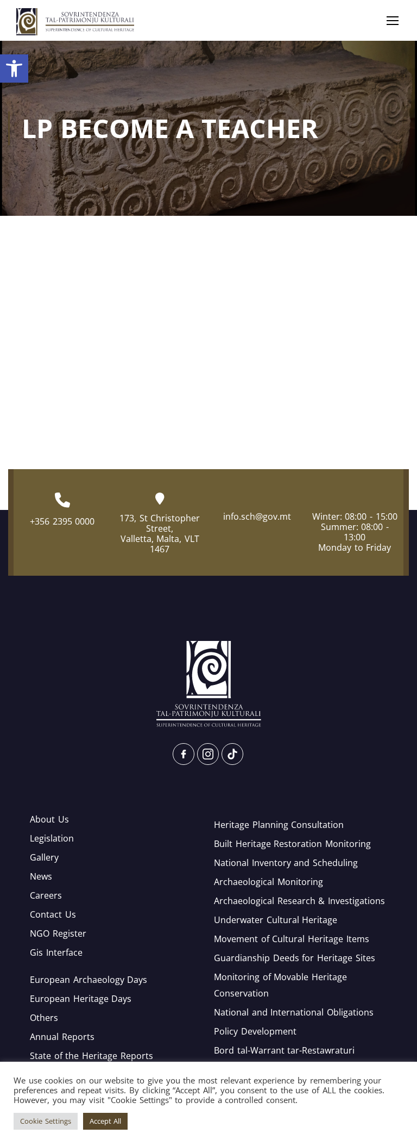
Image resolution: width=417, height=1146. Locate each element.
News (41, 876)
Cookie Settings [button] (45, 1121)
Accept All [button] (106, 1121)
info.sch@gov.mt (257, 517)
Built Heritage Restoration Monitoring (292, 844)
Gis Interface (56, 952)
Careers (46, 895)
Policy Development (255, 1031)
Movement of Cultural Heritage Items (291, 939)
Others (44, 1018)
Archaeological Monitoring (268, 882)
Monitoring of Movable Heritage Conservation (280, 985)
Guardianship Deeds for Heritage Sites (294, 958)
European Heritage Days (80, 999)
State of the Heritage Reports (91, 1056)
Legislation (52, 838)
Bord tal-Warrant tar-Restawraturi (284, 1050)
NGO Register (58, 933)
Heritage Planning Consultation (279, 825)
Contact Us (53, 914)
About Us (49, 819)
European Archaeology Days (88, 980)
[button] (14, 68)
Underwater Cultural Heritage (275, 920)
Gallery (44, 857)
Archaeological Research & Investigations (299, 901)
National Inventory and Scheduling (286, 863)
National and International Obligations (294, 1012)
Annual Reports (62, 1037)
